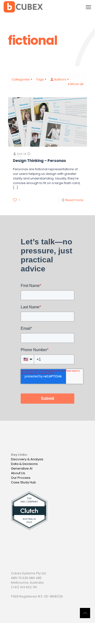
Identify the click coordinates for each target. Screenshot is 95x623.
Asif (19, 153)
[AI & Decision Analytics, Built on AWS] (23, 7)
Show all (76, 84)
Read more (74, 200)
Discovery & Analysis (27, 459)
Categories (21, 79)
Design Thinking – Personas (39, 160)
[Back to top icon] (85, 613)
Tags (40, 79)
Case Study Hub (23, 482)
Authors (60, 79)
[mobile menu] (88, 7)
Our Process (20, 477)
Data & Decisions (24, 464)
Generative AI (21, 468)
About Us (18, 473)
